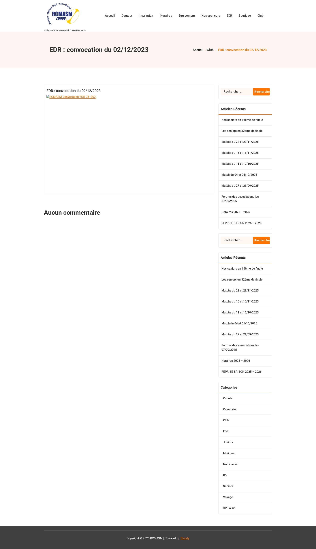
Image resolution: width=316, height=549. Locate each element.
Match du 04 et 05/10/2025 (239, 174)
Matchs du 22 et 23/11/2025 (240, 142)
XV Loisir (229, 508)
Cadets (227, 398)
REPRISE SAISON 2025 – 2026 (241, 223)
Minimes (228, 453)
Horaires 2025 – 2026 (235, 212)
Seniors (228, 486)
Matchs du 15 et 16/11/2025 (240, 153)
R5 (225, 475)
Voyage (228, 497)
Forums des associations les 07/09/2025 (240, 199)
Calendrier (230, 409)
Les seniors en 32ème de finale (242, 131)
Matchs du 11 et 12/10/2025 (240, 164)
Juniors (228, 442)
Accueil (198, 50)
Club (210, 50)
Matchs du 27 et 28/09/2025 (240, 185)
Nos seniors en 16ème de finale (242, 120)
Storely (184, 538)
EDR (225, 431)
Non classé (230, 464)
